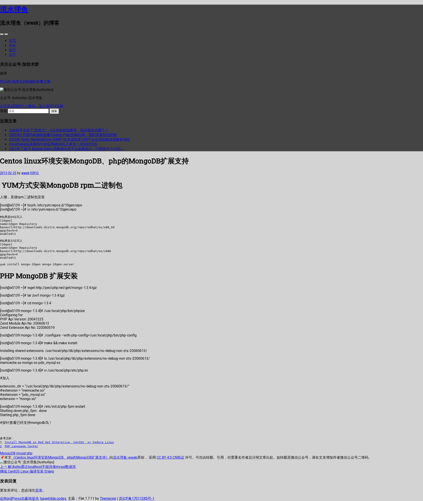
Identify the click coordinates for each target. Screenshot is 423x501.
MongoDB (7, 453)
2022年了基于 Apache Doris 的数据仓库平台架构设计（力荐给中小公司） (66, 149)
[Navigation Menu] (6, 34)
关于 (12, 54)
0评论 (34, 173)
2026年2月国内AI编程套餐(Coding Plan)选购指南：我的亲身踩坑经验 (63, 135)
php (29, 453)
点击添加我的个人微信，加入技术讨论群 (31, 106)
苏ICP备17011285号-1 (136, 498)
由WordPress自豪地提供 (19, 498)
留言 (12, 50)
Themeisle (108, 498)
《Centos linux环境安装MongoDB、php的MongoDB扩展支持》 (60, 457)
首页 (12, 41)
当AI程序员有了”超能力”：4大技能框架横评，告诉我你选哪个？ (58, 130)
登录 (38, 490)
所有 (12, 45)
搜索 (3, 111)
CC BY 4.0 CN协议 (170, 457)
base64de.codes (53, 498)
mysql (21, 453)
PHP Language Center (21, 446)
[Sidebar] (2, 34)
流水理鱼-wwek (125, 457)
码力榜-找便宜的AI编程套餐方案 (25, 81)
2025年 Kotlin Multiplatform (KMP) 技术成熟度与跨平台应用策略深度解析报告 (69, 139)
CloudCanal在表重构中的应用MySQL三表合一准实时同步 (53, 144)
